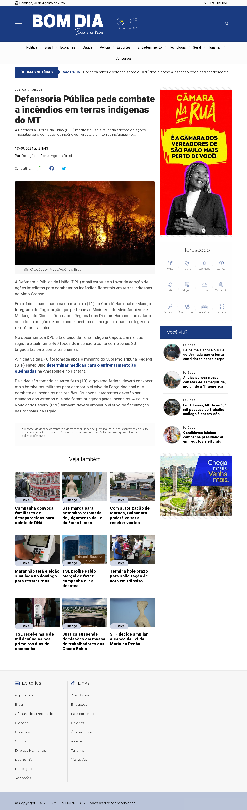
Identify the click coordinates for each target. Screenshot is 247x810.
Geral (197, 47)
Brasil (49, 47)
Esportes (123, 47)
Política (31, 47)
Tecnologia (177, 47)
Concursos (124, 58)
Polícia (105, 47)
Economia (67, 47)
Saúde (88, 47)
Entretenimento (150, 47)
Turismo (214, 47)
